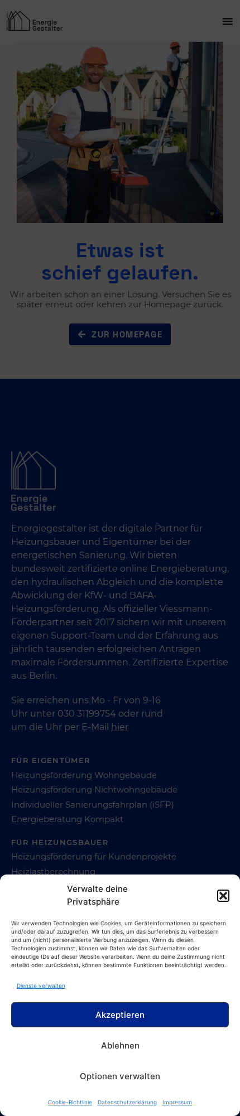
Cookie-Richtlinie (70, 1102)
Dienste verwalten (41, 985)
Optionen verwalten (120, 1076)
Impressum (177, 1102)
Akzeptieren (120, 1014)
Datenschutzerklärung (127, 1102)
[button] (223, 895)
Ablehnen (120, 1045)
